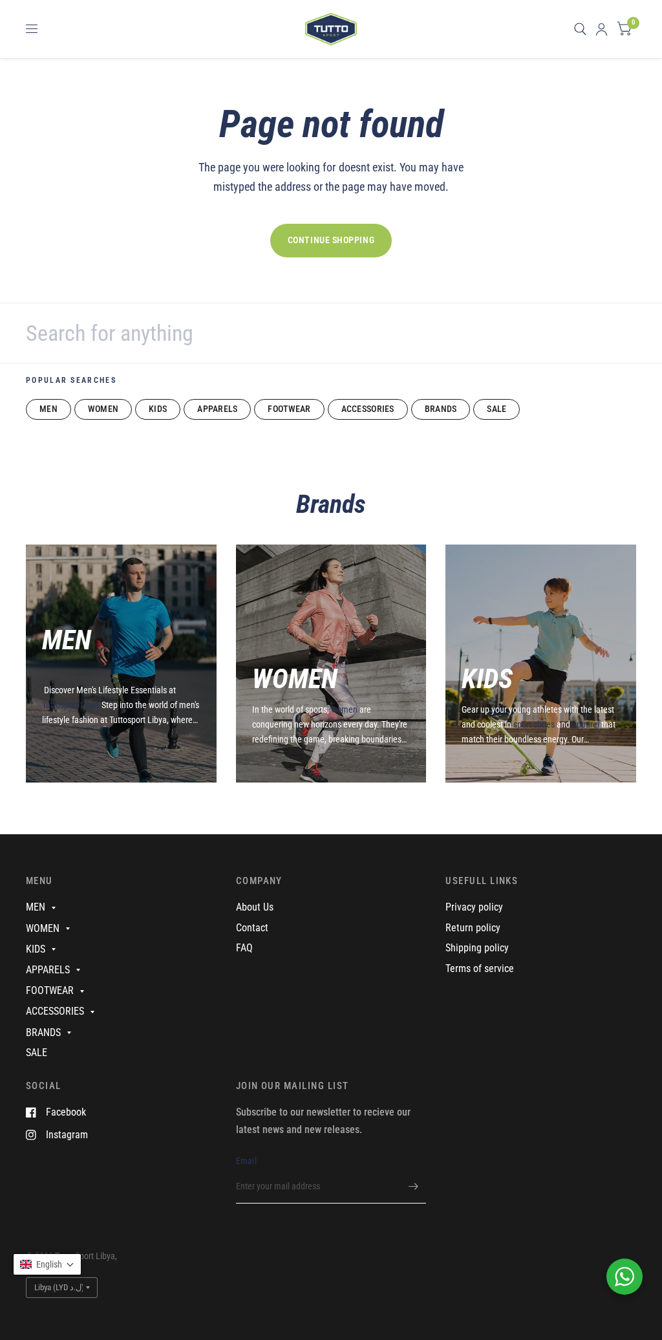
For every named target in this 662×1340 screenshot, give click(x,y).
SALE (496, 409)
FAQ (244, 948)
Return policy (472, 928)
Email (246, 1161)
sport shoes (534, 724)
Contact (252, 928)
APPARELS (217, 409)
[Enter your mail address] (413, 1187)
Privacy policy (474, 907)
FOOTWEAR (289, 409)
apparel (585, 724)
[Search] (580, 29)
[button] (47, 1264)
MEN (48, 409)
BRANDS (441, 409)
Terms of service (479, 968)
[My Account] (601, 29)
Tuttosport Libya (71, 705)
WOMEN (103, 409)
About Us (254, 907)
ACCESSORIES (367, 409)
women (344, 709)
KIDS (158, 409)
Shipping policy (477, 948)
